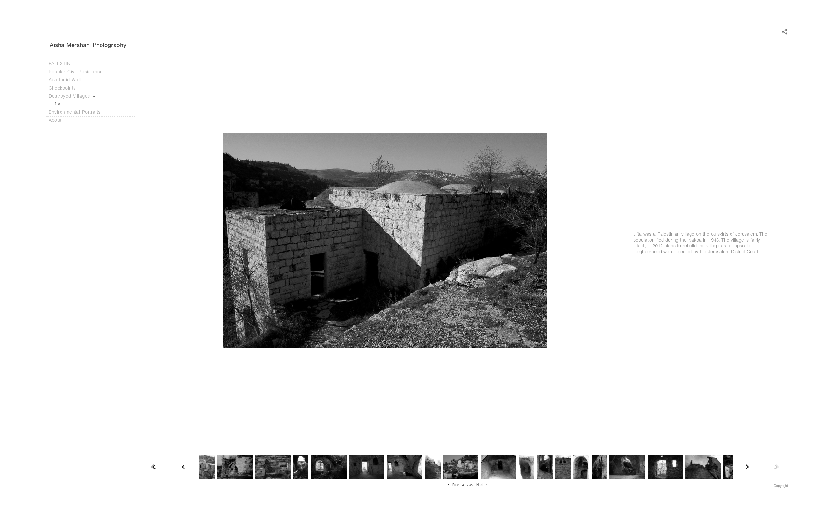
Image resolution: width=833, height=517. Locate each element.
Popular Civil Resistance (76, 72)
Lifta (56, 104)
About (56, 120)
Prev (455, 485)
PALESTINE (61, 63)
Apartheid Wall (66, 80)
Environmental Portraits (75, 112)
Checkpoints (63, 88)
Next (480, 485)
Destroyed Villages (70, 96)
